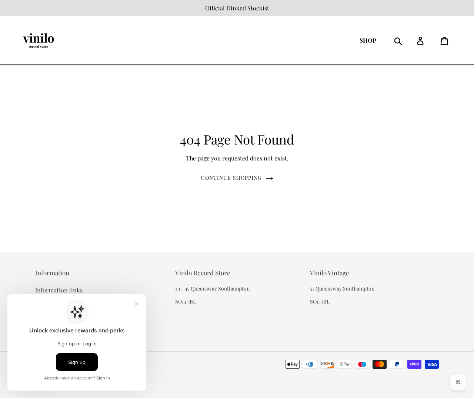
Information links (59, 290)
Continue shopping (231, 177)
